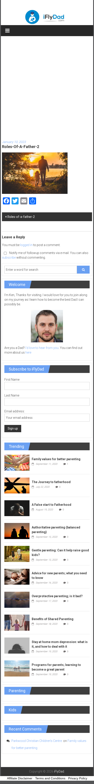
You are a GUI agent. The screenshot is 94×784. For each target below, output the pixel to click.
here (28, 352)
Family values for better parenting (56, 459)
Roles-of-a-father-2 (21, 217)
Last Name (11, 395)
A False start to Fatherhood (51, 504)
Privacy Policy (77, 778)
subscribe (9, 257)
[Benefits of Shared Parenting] (17, 622)
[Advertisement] (47, 85)
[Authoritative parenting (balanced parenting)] (17, 530)
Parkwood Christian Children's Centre (37, 741)
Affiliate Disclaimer (19, 778)
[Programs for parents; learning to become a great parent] (17, 668)
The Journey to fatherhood (51, 482)
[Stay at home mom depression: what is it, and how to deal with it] (17, 645)
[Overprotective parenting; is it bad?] (17, 599)
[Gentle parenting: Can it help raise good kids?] (17, 553)
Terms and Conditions (50, 778)
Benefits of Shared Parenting (52, 619)
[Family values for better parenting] (17, 462)
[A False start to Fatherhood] (17, 508)
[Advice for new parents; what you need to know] (17, 576)
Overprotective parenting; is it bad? (57, 596)
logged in (26, 245)
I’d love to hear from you (42, 348)
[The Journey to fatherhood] (17, 485)
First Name (11, 379)
